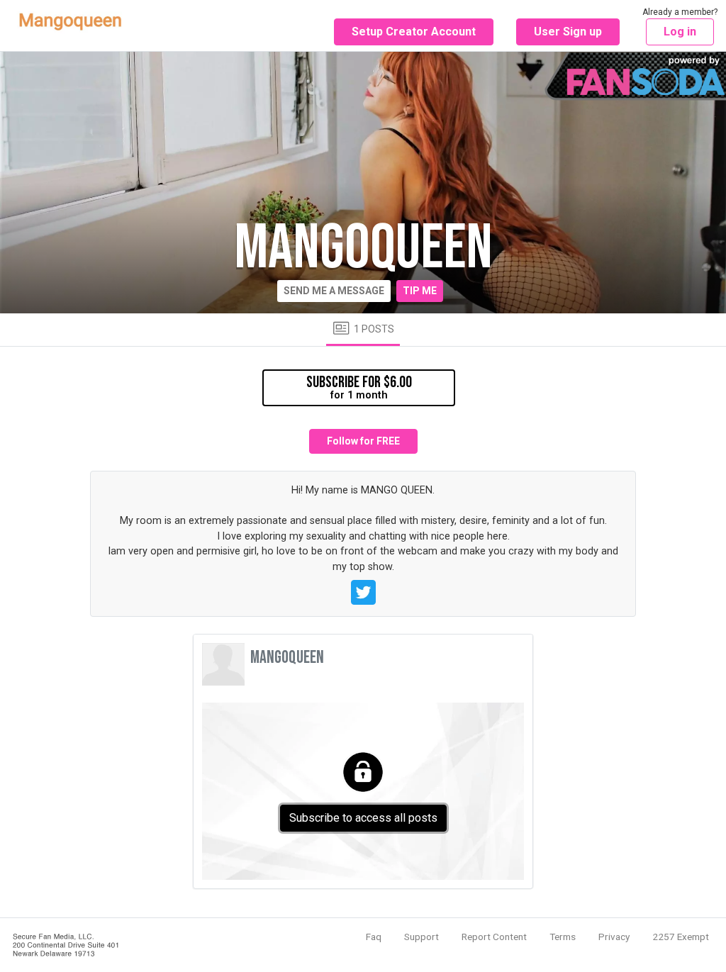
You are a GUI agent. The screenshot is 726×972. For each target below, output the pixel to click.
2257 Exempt (680, 936)
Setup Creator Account (414, 31)
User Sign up (568, 31)
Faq (373, 936)
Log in (680, 31)
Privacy (614, 936)
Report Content (494, 936)
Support (421, 936)
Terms (562, 936)
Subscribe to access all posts (363, 818)
